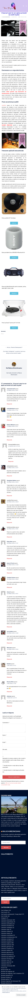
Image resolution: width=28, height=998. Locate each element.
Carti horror (4, 912)
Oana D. (9, 592)
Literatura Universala (6, 966)
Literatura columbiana (7, 935)
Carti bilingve (4, 910)
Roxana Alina (10, 681)
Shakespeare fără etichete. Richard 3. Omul (13, 884)
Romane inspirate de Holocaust (9, 981)
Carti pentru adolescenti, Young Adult (11, 914)
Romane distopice (6, 975)
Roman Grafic (4, 969)
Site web (5, 749)
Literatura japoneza (6, 952)
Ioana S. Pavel (10, 563)
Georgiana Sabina (11, 480)
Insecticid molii (11, 388)
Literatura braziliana (6, 925)
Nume (4, 735)
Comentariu (6, 722)
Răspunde (9, 404)
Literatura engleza (6, 943)
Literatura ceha (5, 929)
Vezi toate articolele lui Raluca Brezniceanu (14, 373)
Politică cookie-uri (6, 992)
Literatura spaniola (6, 962)
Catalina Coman (11, 577)
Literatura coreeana (6, 939)
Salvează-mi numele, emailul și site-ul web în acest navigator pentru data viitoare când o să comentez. (14, 760)
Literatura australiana (7, 923)
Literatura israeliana (6, 948)
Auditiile (4, 105)
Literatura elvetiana (6, 941)
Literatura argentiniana (7, 922)
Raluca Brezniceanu (11, 831)
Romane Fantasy (5, 977)
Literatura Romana (6, 958)
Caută (5, 902)
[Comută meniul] (26, 6)
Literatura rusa (5, 960)
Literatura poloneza (6, 954)
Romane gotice (5, 979)
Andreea (9, 696)
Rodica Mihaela (11, 424)
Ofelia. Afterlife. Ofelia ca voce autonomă (12, 886)
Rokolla (9, 663)
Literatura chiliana (6, 931)
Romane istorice (5, 983)
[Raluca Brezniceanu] (11, 6)
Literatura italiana (6, 950)
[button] (23, 6)
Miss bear (9, 647)
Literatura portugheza (7, 956)
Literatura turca (5, 964)
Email (4, 742)
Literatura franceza (6, 944)
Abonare (6, 847)
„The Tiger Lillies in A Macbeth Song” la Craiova (14, 888)
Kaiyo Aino (9, 541)
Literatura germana (6, 946)
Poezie (3, 967)
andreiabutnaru (11, 408)
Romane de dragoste (6, 971)
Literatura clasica (5, 933)
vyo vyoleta (10, 631)
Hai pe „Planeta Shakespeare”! (14, 347)
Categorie (3, 918)
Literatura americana (6, 920)
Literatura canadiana (6, 927)
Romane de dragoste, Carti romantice (11, 973)
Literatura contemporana (8, 937)
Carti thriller (4, 916)
